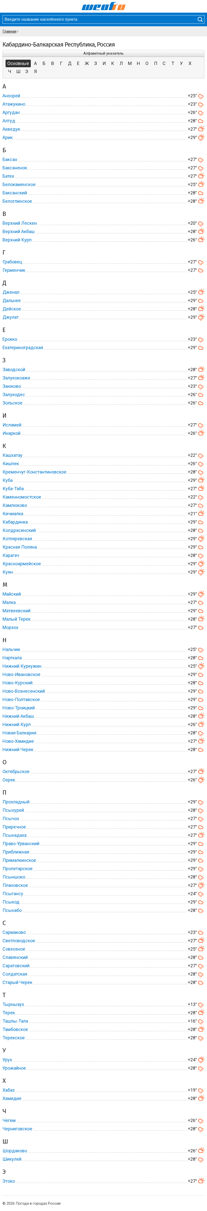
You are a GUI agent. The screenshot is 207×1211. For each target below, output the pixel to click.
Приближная (16, 852)
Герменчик (14, 270)
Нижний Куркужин (22, 666)
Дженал (11, 292)
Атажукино (14, 104)
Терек (9, 1012)
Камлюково (15, 505)
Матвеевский (17, 610)
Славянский (15, 957)
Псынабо (12, 910)
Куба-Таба (13, 488)
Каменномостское (22, 497)
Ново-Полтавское (21, 699)
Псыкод (11, 902)
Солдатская (15, 974)
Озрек (9, 779)
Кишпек (11, 463)
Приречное (14, 826)
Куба (8, 480)
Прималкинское (19, 860)
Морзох (10, 627)
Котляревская (17, 538)
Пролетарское (18, 868)
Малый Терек (17, 619)
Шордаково (15, 1150)
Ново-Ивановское (21, 674)
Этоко (9, 1181)
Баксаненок (15, 167)
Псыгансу (13, 893)
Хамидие (12, 1098)
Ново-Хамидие (18, 741)
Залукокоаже (16, 377)
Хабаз (9, 1090)
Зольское (12, 403)
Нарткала (12, 657)
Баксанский (15, 192)
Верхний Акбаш (19, 231)
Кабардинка (15, 522)
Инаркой (11, 433)
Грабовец (12, 261)
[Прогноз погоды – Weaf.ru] (104, 6)
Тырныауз (13, 1004)
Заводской (14, 369)
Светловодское (19, 940)
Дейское (12, 308)
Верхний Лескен (20, 223)
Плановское (15, 885)
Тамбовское (15, 1029)
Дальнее (12, 300)
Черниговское (17, 1128)
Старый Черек (17, 982)
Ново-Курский (18, 682)
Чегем (9, 1120)
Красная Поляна (20, 547)
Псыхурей (13, 810)
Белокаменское (19, 184)
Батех (8, 176)
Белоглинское (17, 201)
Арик (8, 137)
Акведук (11, 129)
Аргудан (11, 112)
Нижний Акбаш (18, 716)
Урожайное (14, 1068)
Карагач (11, 555)
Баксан (10, 159)
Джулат (11, 317)
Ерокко (10, 339)
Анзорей (11, 95)
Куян (8, 572)
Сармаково (14, 932)
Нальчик (11, 649)
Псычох (11, 818)
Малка (9, 602)
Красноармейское (22, 563)
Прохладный (16, 801)
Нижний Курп (17, 724)
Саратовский (16, 965)
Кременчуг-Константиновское (34, 472)
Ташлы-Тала (15, 1021)
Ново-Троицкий (19, 707)
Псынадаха (15, 835)
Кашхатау (12, 455)
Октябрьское (16, 771)
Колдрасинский (19, 530)
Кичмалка (13, 513)
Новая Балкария (19, 732)
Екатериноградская (23, 347)
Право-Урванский (21, 843)
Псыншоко (14, 877)
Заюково (12, 386)
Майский (12, 594)
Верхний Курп (17, 239)
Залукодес (14, 394)
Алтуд (9, 120)
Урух (7, 1059)
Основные (18, 63)
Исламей (12, 425)
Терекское (14, 1037)
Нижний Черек (18, 749)
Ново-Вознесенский (24, 691)
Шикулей (12, 1159)
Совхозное (14, 949)
